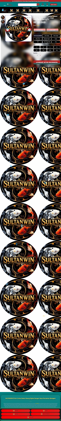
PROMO (16, 410)
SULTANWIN (37, 403)
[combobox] (27, 4)
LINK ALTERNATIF (46, 413)
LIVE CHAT (31, 417)
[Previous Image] (7, 29)
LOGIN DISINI (52, 30)
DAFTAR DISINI (40, 30)
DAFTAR (16, 413)
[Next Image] (29, 29)
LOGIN (46, 410)
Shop (5, 5)
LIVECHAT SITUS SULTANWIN (46, 62)
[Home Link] (11, 5)
